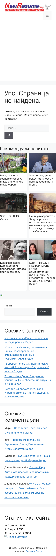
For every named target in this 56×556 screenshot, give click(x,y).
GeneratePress (34, 551)
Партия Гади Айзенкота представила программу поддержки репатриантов (26, 472)
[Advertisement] (28, 53)
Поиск (8, 305)
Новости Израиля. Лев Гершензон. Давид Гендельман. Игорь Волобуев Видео (24, 444)
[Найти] (8, 135)
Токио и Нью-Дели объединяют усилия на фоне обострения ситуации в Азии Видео (28, 380)
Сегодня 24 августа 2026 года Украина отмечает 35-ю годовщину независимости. (26, 392)
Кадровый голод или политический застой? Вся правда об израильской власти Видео (26, 367)
